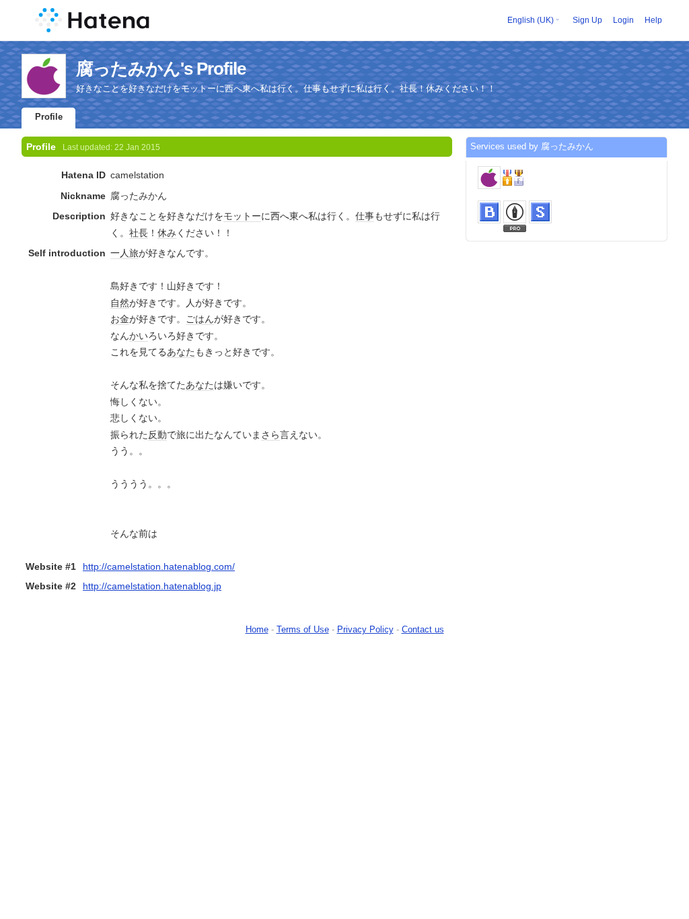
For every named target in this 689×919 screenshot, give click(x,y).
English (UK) (530, 20)
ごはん (200, 319)
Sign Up (587, 20)
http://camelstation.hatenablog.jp (152, 586)
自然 (119, 302)
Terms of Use (303, 629)
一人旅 (124, 253)
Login (623, 20)
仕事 (364, 216)
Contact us (423, 629)
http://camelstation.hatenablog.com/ (159, 566)
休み (166, 232)
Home (257, 629)
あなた (181, 351)
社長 (138, 232)
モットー (242, 216)
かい (138, 335)
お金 (119, 319)
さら (270, 434)
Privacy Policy (365, 629)
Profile (49, 117)
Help (653, 20)
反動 (157, 434)
